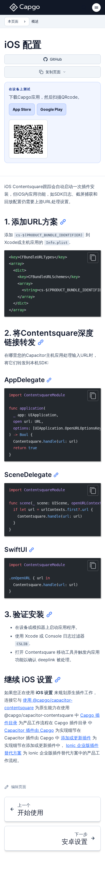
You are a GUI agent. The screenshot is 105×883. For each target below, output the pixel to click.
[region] (52, 283)
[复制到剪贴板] (93, 257)
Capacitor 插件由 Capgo (29, 730)
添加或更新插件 (76, 737)
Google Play (51, 109)
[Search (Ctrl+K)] (84, 7)
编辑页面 (18, 786)
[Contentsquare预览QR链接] (28, 139)
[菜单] (96, 7)
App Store (22, 109)
